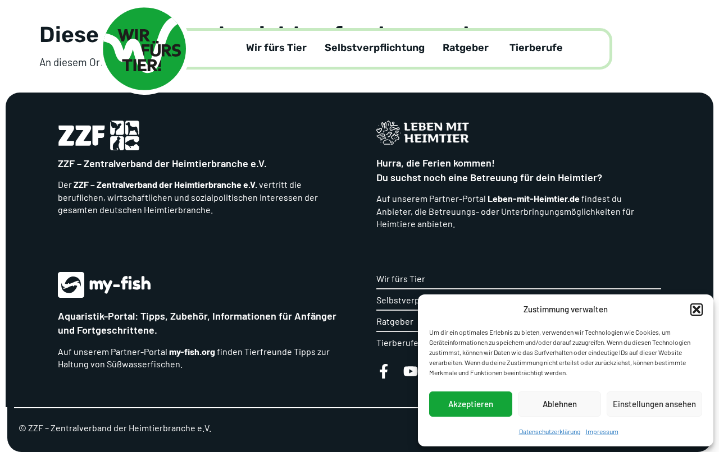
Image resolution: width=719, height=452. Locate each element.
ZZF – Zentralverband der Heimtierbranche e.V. (164, 184)
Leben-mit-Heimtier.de (534, 198)
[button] (696, 309)
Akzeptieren (470, 404)
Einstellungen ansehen (654, 404)
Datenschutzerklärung (549, 431)
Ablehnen (560, 404)
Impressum (602, 431)
